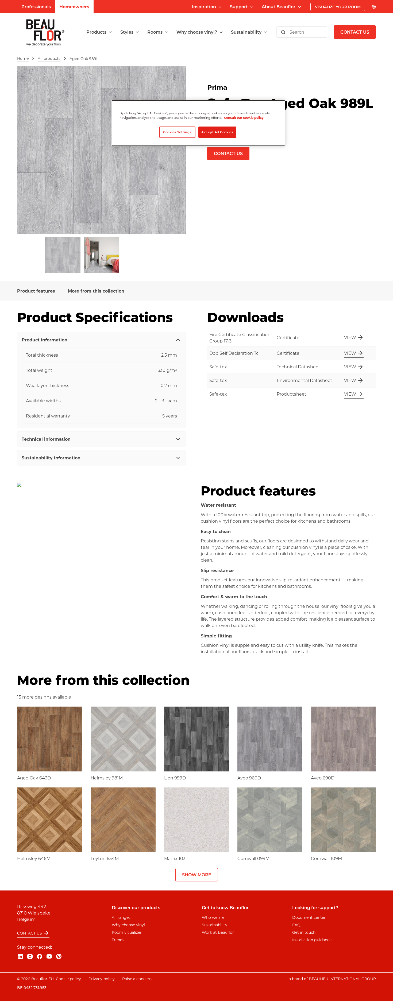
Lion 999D (175, 778)
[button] (99, 32)
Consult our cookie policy (244, 118)
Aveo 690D (322, 778)
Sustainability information (51, 457)
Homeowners (74, 6)
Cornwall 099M (253, 858)
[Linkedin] (20, 956)
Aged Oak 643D (34, 778)
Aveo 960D (249, 778)
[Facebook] (39, 956)
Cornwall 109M (326, 858)
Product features (36, 291)
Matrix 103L (176, 858)
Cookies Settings (177, 132)
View (350, 337)
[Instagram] (30, 956)
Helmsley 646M (34, 858)
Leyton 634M (105, 858)
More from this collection (96, 291)
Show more (196, 874)
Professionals (36, 6)
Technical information (46, 439)
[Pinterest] (59, 956)
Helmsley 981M (107, 778)
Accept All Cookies (217, 132)
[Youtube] (49, 956)
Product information (44, 339)
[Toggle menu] (110, 32)
